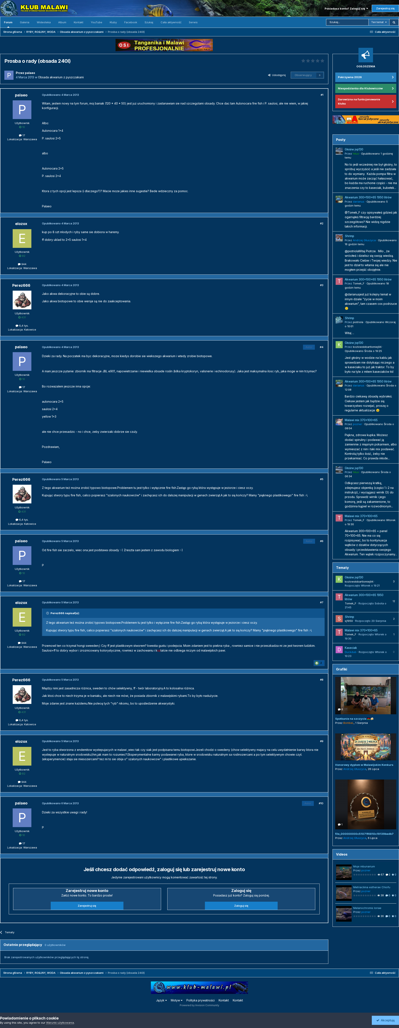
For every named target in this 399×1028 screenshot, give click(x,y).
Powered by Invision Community (199, 1005)
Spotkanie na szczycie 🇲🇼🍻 (354, 718)
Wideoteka (44, 22)
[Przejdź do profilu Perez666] (22, 300)
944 (23, 264)
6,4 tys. (23, 325)
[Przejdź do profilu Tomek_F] (339, 281)
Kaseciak (351, 647)
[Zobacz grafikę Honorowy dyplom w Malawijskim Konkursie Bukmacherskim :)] (365, 746)
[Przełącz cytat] (48, 613)
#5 (321, 479)
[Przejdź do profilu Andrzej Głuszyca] (339, 237)
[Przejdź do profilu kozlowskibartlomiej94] (339, 344)
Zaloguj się (241, 905)
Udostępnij (278, 75)
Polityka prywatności (200, 1000)
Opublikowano (363, 351)
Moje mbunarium (364, 866)
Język (160, 1000)
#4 (321, 347)
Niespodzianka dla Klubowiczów (360, 88)
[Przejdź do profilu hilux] (339, 151)
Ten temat (377, 22)
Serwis (193, 22)
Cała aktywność (171, 22)
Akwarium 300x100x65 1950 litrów (368, 197)
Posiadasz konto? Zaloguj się (345, 8)
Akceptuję (387, 1020)
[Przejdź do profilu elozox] (22, 238)
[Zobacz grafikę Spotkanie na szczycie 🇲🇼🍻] (365, 695)
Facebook (130, 22)
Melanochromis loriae (367, 908)
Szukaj (149, 22)
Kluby (113, 22)
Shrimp (349, 236)
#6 (321, 541)
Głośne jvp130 (354, 149)
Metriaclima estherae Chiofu (371, 887)
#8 (321, 679)
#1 (322, 94)
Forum (8, 22)
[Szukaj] (394, 22)
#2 (321, 223)
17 (23, 135)
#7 (321, 602)
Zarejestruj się (385, 8)
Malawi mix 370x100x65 (361, 420)
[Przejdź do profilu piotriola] (339, 319)
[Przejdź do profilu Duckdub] (339, 649)
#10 (321, 803)
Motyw (176, 1000)
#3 (321, 285)
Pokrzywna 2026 (350, 77)
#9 (321, 741)
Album (62, 22)
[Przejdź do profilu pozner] (339, 421)
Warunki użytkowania (60, 1022)
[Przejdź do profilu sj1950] (339, 618)
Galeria (24, 22)
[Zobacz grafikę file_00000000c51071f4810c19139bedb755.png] (365, 804)
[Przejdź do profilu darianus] (339, 199)
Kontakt (78, 22)
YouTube (96, 22)
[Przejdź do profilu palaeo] (9, 75)
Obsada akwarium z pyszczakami (61, 77)
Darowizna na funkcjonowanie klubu (359, 101)
